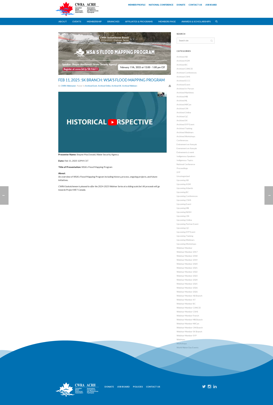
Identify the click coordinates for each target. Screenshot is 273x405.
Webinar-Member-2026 (187, 288)
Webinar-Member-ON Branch (190, 327)
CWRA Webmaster (68, 85)
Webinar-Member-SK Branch (189, 331)
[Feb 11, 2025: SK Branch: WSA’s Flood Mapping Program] (114, 53)
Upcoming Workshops (186, 244)
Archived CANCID (185, 68)
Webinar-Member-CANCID (189, 307)
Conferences (182, 140)
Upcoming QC (183, 228)
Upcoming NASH (184, 212)
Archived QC (182, 116)
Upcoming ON (183, 216)
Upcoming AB (183, 180)
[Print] (170, 85)
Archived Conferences (187, 72)
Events (77, 21)
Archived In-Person (185, 88)
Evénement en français (187, 144)
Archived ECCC (183, 80)
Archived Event (91, 85)
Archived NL (182, 100)
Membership (94, 21)
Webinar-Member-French (188, 315)
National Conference (186, 164)
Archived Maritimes (185, 92)
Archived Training (184, 128)
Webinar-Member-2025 (187, 284)
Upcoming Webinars (186, 240)
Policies (138, 386)
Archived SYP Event (185, 124)
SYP (178, 172)
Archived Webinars (129, 85)
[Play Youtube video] (112, 122)
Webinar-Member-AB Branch (189, 295)
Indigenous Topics (185, 160)
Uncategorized (183, 176)
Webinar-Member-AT (186, 299)
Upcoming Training (185, 236)
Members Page (167, 21)
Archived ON (182, 108)
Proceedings (182, 168)
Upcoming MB (183, 208)
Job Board (123, 386)
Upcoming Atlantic (185, 188)
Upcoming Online (184, 220)
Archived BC (182, 64)
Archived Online (104, 85)
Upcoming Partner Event (187, 224)
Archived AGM (183, 60)
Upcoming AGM (184, 184)
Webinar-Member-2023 (187, 276)
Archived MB (182, 96)
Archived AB (182, 56)
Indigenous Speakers (186, 156)
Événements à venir (185, 152)
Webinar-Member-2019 (187, 260)
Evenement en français (187, 148)
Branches (113, 21)
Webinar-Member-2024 (187, 280)
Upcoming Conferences (187, 196)
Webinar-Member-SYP (187, 335)
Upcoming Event (184, 204)
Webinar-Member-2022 (187, 272)
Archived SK (116, 85)
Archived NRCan (184, 104)
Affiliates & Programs (139, 21)
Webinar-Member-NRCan (188, 323)
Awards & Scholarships (196, 21)
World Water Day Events (187, 347)
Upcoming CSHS (184, 200)
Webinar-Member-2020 (187, 264)
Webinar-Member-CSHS (187, 311)
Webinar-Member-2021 (187, 268)
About (62, 21)
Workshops (182, 343)
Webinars (181, 339)
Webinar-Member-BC (186, 303)
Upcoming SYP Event (186, 232)
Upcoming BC (183, 192)
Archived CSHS (183, 76)
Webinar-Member (184, 248)
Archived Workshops (186, 136)
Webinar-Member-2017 (187, 252)
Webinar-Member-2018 (187, 256)
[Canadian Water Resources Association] (77, 11)
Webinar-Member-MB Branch (190, 319)
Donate (109, 386)
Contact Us (153, 386)
